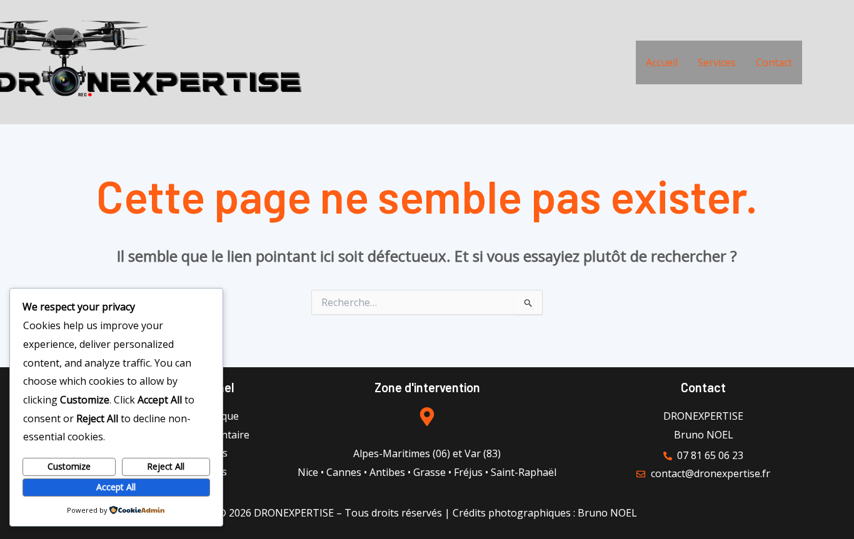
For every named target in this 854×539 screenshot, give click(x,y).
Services (717, 62)
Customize (69, 466)
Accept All (116, 487)
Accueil (662, 62)
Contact (774, 62)
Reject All (165, 466)
